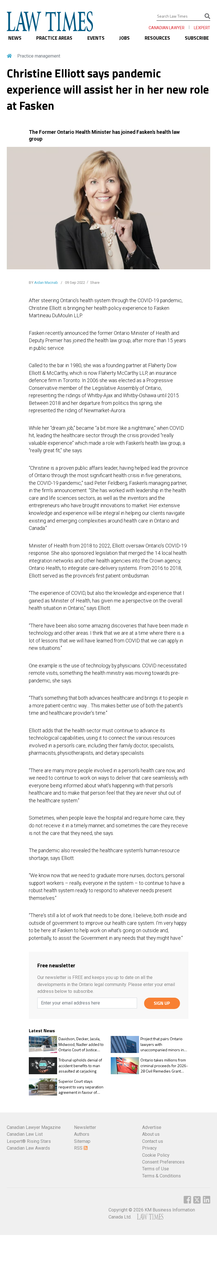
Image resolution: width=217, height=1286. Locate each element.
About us (151, 1134)
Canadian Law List (25, 1134)
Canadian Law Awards (28, 1148)
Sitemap (82, 1141)
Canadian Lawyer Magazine (34, 1127)
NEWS (14, 38)
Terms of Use (155, 1168)
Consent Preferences (163, 1162)
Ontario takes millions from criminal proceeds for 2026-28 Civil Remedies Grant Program (164, 1065)
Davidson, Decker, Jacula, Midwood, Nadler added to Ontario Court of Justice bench (81, 1044)
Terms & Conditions (161, 1176)
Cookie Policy (156, 1155)
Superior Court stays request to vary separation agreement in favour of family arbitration (80, 1086)
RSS (79, 1148)
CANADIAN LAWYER (167, 28)
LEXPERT (202, 28)
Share (94, 282)
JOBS (124, 38)
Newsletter (85, 1127)
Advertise (151, 1127)
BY (43, 282)
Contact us (152, 1141)
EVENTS (96, 38)
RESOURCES (157, 38)
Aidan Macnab (46, 282)
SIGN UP (162, 1003)
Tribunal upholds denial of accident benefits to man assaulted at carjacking (80, 1065)
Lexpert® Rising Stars (29, 1141)
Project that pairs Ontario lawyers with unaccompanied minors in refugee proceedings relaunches (162, 1044)
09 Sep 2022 (74, 282)
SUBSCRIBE (197, 38)
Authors (81, 1134)
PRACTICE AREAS (54, 38)
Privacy (149, 1148)
